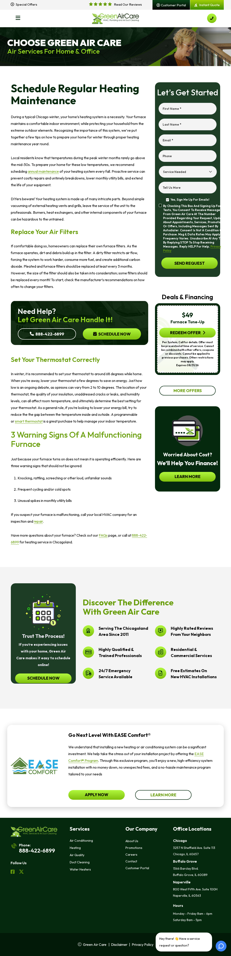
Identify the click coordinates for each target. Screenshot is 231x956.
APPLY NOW (96, 794)
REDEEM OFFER (185, 332)
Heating (75, 848)
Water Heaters (80, 869)
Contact (131, 861)
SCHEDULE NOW (43, 678)
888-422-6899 (49, 333)
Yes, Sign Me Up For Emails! (189, 199)
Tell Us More (171, 187)
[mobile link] (212, 18)
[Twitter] (21, 872)
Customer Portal (137, 868)
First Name (172, 108)
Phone (167, 156)
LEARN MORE (188, 476)
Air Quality (77, 855)
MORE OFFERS (187, 390)
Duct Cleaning (80, 862)
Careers (131, 855)
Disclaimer (119, 944)
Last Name (172, 124)
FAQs (103, 535)
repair (38, 521)
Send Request (189, 263)
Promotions (133, 848)
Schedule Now (114, 333)
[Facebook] (13, 872)
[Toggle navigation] (18, 18)
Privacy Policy (142, 944)
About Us (131, 841)
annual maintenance (43, 171)
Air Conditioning (81, 841)
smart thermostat (29, 421)
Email (168, 140)
